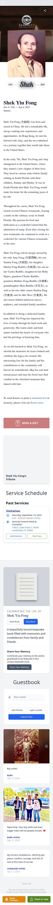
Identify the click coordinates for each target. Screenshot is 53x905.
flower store (37, 402)
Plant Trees (37, 536)
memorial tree (39, 398)
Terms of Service (34, 892)
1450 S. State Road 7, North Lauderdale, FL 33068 (25, 529)
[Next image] (46, 746)
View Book (14, 621)
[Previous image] (6, 746)
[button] (26, 746)
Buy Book (30, 621)
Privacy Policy (18, 892)
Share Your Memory (19, 667)
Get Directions (16, 536)
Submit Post (26, 716)
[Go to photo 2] (27, 761)
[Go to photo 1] (25, 761)
